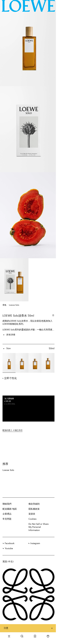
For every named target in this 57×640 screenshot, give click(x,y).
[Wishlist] (34, 636)
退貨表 (31, 514)
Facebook (9, 543)
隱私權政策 (34, 509)
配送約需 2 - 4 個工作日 (12, 430)
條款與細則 (34, 504)
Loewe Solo (14, 305)
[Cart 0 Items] (47, 636)
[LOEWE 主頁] (28, 6)
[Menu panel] (9, 636)
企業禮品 (7, 514)
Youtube (9, 548)
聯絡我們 (7, 504)
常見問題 (7, 519)
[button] (28, 430)
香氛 (4, 305)
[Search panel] (22, 636)
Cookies (32, 519)
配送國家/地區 (10, 509)
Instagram (35, 543)
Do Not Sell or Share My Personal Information (38, 527)
